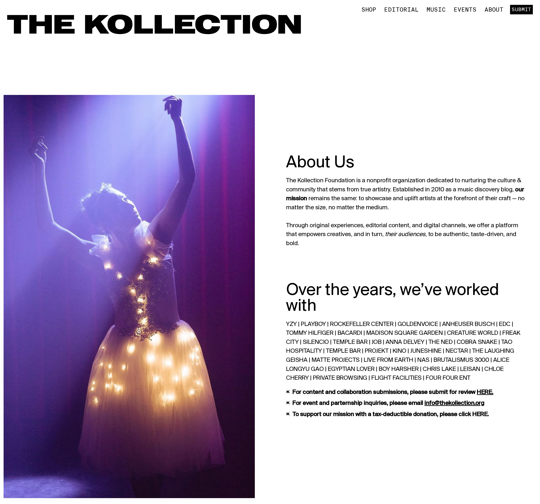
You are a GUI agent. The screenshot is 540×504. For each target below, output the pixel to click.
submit (521, 9)
